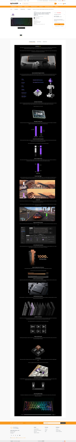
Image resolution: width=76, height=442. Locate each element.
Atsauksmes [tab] (45, 41)
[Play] (38, 406)
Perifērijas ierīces (13, 6)
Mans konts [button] (60, 0)
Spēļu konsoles (26, 6)
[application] (38, 406)
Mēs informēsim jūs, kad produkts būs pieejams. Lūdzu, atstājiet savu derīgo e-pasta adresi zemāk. (59, 20)
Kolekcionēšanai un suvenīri (49, 6)
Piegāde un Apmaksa (20, 0)
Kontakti (28, 0)
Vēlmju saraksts (58, 26)
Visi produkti (16, 9)
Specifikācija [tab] (39, 41)
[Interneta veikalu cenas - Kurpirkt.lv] (21, 437)
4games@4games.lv (46, 0)
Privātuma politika (58, 430)
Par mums (25, 0)
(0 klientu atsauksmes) (40, 16)
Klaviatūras (29, 9)
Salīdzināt (62, 26)
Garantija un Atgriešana (59, 431)
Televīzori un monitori (34, 6)
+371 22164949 (40, 0)
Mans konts (35, 431)
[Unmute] (53, 414)
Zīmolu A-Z (56, 6)
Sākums (11, 9)
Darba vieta (41, 6)
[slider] (37, 414)
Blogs (45, 431)
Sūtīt (59, 24)
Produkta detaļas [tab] (32, 41)
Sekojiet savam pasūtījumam (53, 0)
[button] (13, 0)
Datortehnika (20, 6)
